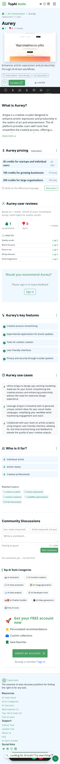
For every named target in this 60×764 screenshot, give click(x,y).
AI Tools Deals (9, 697)
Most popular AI (10, 709)
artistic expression (34, 491)
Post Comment (49, 550)
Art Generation (16, 13)
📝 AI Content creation (35, 577)
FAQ (4, 736)
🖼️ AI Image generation (40, 585)
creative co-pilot (12, 491)
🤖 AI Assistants (11, 577)
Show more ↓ (9, 135)
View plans (51, 188)
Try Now (14, 82)
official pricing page (28, 188)
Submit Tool (8, 725)
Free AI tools (8, 717)
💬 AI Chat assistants (14, 585)
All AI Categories (10, 701)
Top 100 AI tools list (12, 713)
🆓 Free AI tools (11, 607)
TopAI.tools (12, 680)
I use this (41, 82)
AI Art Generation (13, 502)
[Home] (3, 13)
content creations (13, 496)
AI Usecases (8, 705)
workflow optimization (37, 496)
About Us (6, 732)
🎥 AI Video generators (43, 600)
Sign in (30, 292)
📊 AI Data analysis (13, 592)
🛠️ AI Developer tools (38, 592)
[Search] (55, 758)
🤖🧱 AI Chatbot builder (15, 600)
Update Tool (8, 729)
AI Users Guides (10, 740)
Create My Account (28, 653)
